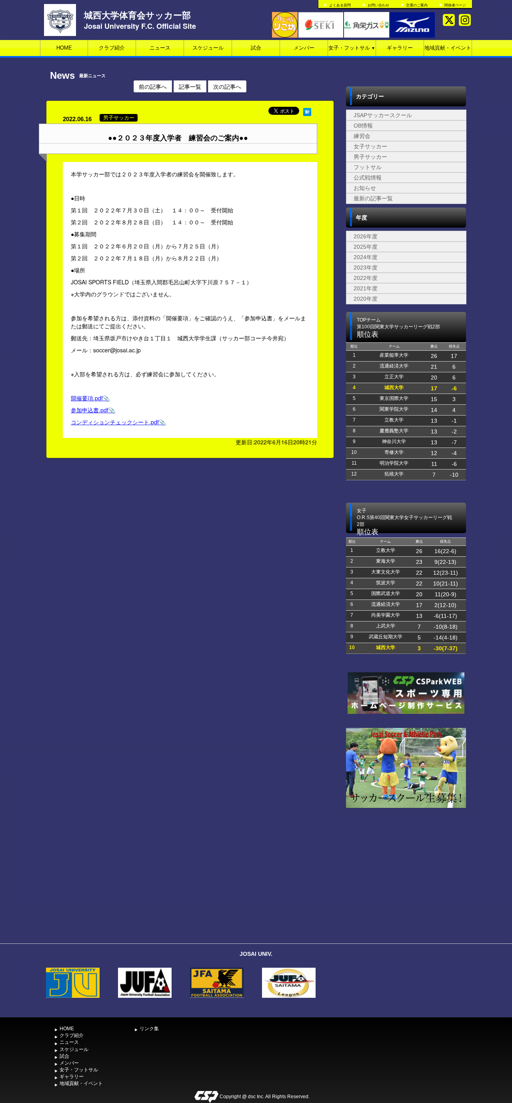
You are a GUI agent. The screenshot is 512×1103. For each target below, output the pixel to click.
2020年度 (366, 299)
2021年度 (366, 288)
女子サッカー (370, 146)
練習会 (362, 136)
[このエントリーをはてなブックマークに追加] (307, 111)
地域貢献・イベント (447, 48)
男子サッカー (370, 157)
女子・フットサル (351, 48)
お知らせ (365, 188)
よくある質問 (340, 5)
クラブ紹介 (112, 48)
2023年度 (366, 267)
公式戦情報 (368, 177)
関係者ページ (455, 5)
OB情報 (363, 125)
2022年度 (366, 278)
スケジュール (208, 48)
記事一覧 (190, 86)
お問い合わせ (378, 5)
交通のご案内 (417, 5)
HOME (64, 48)
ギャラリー (400, 48)
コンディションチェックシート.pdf (115, 422)
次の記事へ (227, 86)
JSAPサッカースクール (383, 115)
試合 (256, 48)
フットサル (368, 167)
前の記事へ (153, 86)
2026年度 (366, 236)
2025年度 (366, 247)
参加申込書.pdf (89, 410)
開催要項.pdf (87, 398)
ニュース (160, 48)
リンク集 (149, 1028)
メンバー (304, 48)
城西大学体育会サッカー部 (137, 14)
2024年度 (366, 257)
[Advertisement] (406, 880)
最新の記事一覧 (373, 198)
